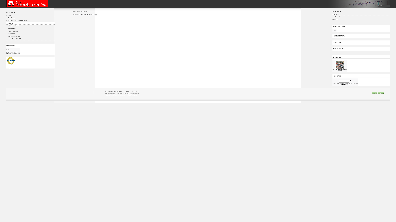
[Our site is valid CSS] (374, 93)
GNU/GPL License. (132, 95)
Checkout (335, 19)
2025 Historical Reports (11, 49)
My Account (335, 14)
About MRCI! (109, 91)
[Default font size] (380, 3)
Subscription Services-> (11, 53)
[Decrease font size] (382, 3)
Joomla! (107, 95)
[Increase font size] (378, 3)
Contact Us (135, 91)
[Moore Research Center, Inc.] (27, 3)
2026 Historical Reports (11, 52)
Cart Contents (336, 17)
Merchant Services (11, 64)
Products (127, 91)
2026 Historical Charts (11, 51)
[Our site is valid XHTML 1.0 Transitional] (381, 93)
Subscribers (118, 91)
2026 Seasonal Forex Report (340, 69)
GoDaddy (8, 68)
